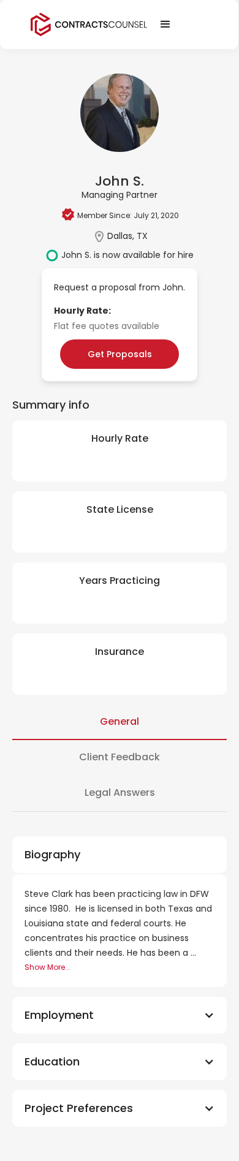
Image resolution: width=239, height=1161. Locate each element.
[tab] (119, 722)
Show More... (47, 967)
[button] (119, 1015)
